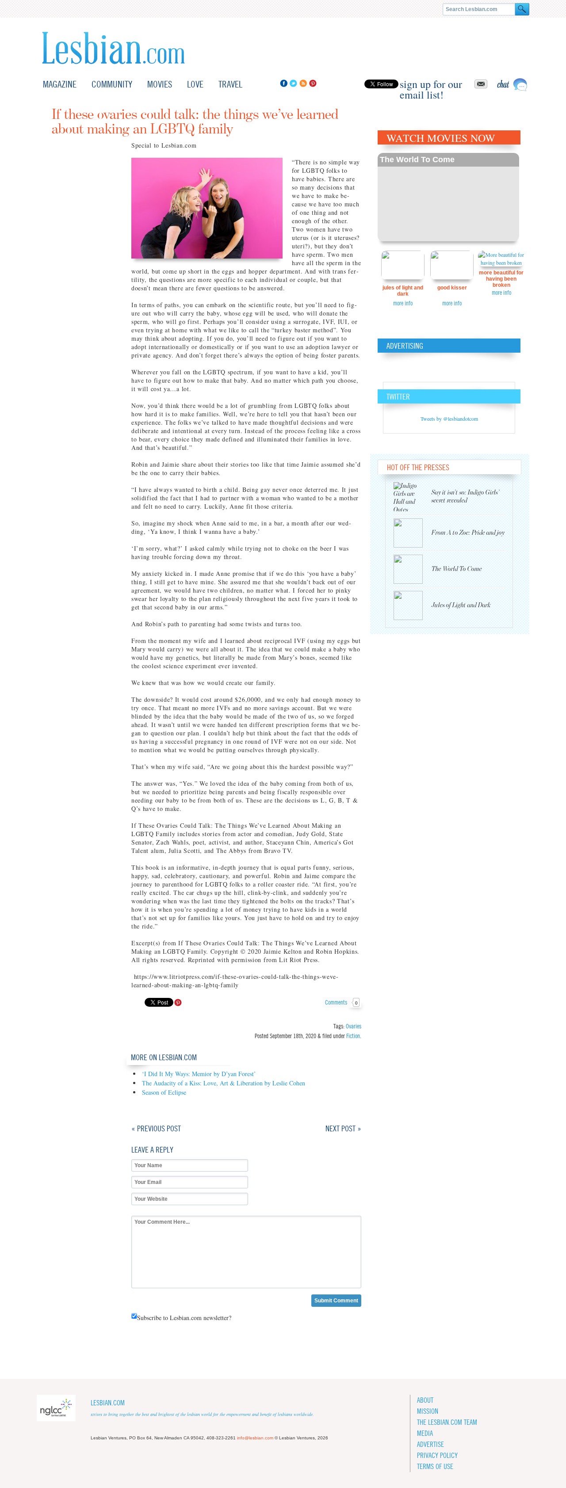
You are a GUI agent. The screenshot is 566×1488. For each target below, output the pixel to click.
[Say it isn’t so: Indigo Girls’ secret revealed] (413, 496)
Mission (427, 1411)
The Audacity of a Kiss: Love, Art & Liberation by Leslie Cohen (223, 1083)
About (425, 1400)
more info (403, 303)
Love (195, 84)
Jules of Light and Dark (402, 291)
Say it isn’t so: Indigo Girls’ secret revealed (466, 496)
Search (522, 9)
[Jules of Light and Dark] (413, 605)
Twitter (293, 83)
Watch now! (448, 197)
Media (425, 1433)
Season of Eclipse (164, 1092)
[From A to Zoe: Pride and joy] (413, 533)
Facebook (283, 83)
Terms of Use (435, 1466)
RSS (303, 83)
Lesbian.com (113, 48)
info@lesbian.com (255, 1437)
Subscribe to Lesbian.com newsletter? (184, 1317)
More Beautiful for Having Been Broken (501, 279)
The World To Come (417, 159)
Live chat (512, 84)
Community (112, 84)
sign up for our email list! (431, 84)
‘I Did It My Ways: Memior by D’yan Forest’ (199, 1073)
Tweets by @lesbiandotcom (449, 418)
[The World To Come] (413, 569)
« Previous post (156, 1128)
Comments (341, 1002)
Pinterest (313, 83)
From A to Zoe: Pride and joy (468, 533)
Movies (159, 84)
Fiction (353, 1035)
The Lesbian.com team (447, 1422)
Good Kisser (452, 288)
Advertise (430, 1444)
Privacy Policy (437, 1455)
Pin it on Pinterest (178, 1002)
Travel (230, 84)
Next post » (343, 1128)
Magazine (59, 84)
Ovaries (353, 1026)
